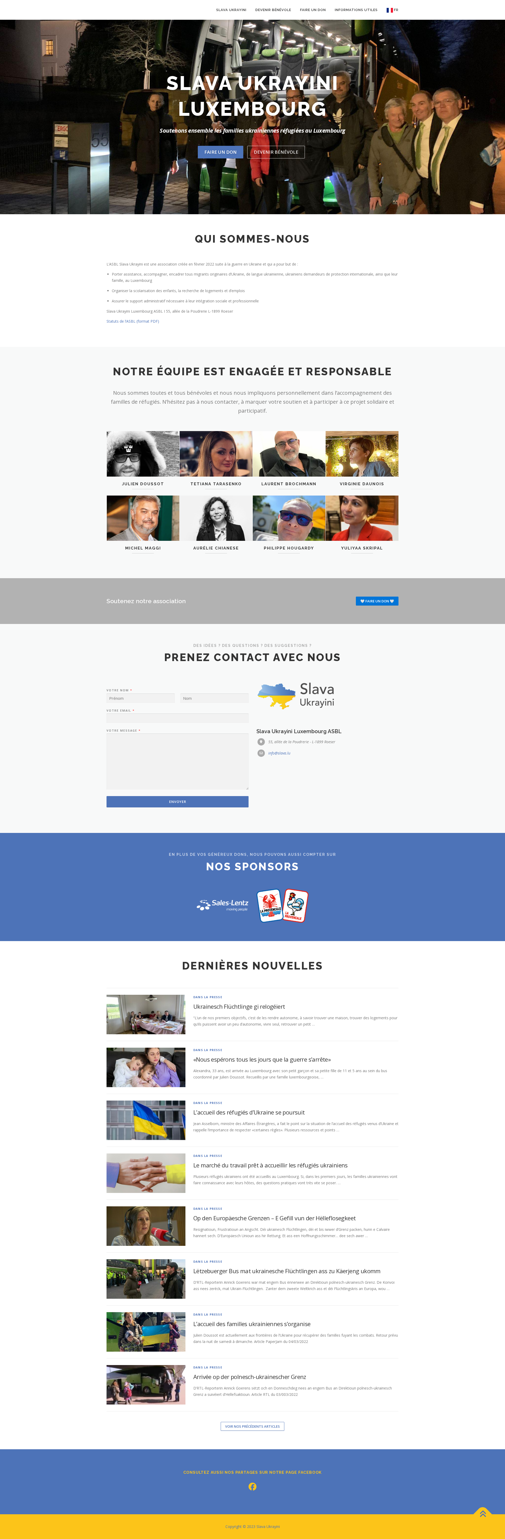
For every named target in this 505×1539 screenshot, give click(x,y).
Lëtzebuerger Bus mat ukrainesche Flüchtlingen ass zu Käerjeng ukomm (287, 1271)
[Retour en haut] (482, 1514)
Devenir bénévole (273, 10)
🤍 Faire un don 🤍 (377, 601)
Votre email (120, 710)
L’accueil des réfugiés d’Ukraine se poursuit (249, 1112)
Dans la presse (207, 997)
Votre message (123, 730)
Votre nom (119, 690)
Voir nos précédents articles (252, 1426)
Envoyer (177, 801)
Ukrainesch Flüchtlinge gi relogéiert (239, 1006)
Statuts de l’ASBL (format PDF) (133, 321)
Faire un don (313, 10)
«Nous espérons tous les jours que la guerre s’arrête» (262, 1059)
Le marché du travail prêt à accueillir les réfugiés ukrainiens (270, 1165)
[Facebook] (252, 1486)
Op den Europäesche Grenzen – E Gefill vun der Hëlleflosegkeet (274, 1218)
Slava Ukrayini (231, 10)
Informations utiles (356, 10)
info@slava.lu (279, 753)
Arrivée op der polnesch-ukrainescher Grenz (249, 1377)
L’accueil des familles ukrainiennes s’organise (251, 1324)
